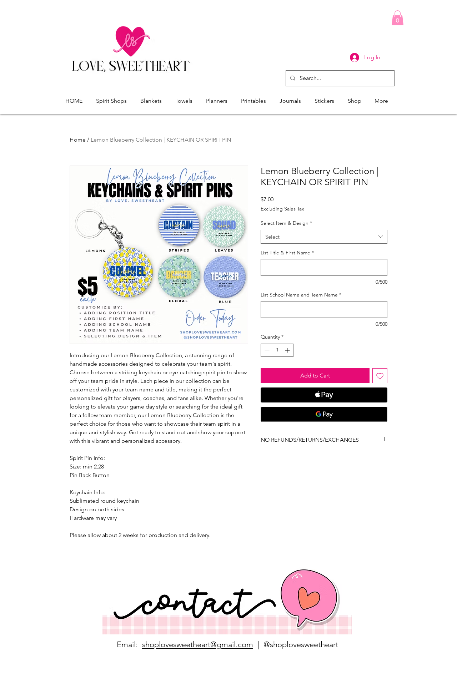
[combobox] (324, 237)
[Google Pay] (324, 414)
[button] (397, 17)
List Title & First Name (287, 252)
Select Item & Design (286, 223)
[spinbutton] (277, 350)
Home (78, 139)
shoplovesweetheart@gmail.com (197, 644)
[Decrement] (266, 350)
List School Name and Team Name (301, 295)
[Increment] (287, 350)
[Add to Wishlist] (379, 375)
